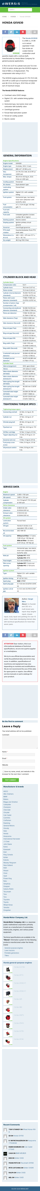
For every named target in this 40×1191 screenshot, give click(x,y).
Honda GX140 (19, 1039)
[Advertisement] (21, 137)
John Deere (7, 844)
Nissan (5, 870)
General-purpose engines (14, 948)
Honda (5, 833)
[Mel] (5, 1178)
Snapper (6, 886)
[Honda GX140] (7, 1041)
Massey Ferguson (9, 863)
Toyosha (6, 899)
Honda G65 (18, 999)
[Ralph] (5, 1174)
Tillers (7, 955)
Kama (5, 847)
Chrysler (6, 812)
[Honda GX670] (7, 1017)
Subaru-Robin (8, 889)
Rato (5, 881)
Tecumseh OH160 (27, 1163)
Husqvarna (7, 836)
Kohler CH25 (19, 1177)
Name (4, 752)
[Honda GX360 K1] (7, 993)
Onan (5, 873)
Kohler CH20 (19, 1158)
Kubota (6, 860)
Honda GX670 (19, 1015)
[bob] (5, 1159)
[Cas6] (5, 1154)
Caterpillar (7, 804)
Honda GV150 (19, 1031)
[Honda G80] (7, 1009)
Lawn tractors (10, 950)
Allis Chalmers (8, 794)
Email (4, 758)
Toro (5, 894)
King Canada (8, 855)
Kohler (5, 857)
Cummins (6, 818)
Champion (7, 807)
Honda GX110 (18, 975)
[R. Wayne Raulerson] (5, 1142)
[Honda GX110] (7, 977)
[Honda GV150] (7, 1033)
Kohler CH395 (29, 1168)
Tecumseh (7, 892)
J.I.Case (6, 841)
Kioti (5, 852)
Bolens (5, 799)
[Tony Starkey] (5, 1130)
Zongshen (7, 910)
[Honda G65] (7, 1001)
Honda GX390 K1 (20, 983)
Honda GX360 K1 (20, 991)
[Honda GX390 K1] (7, 985)
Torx (5, 897)
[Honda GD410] (7, 1025)
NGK (5, 868)
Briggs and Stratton (10, 802)
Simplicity (6, 884)
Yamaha (6, 907)
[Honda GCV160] (7, 969)
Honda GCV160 (19, 967)
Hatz (5, 831)
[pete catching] (5, 1169)
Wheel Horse (8, 905)
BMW (5, 797)
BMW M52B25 (21, 1153)
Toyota (5, 902)
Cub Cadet (7, 815)
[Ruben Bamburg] (5, 1148)
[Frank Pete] (5, 1164)
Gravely (6, 828)
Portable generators (12, 953)
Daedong (6, 823)
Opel (5, 876)
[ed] (5, 1137)
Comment (5, 735)
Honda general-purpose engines (17, 962)
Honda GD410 (19, 1023)
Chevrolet (6, 810)
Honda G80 (18, 1007)
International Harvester (11, 839)
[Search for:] (20, 10)
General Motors (8, 826)
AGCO (5, 791)
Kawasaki (6, 849)
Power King (7, 878)
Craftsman (7, 820)
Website (5, 765)
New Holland (8, 865)
